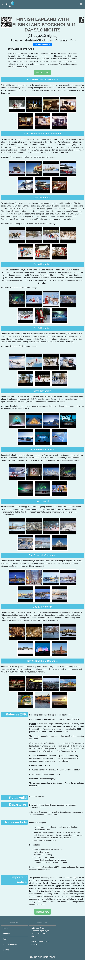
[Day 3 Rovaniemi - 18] (25, 251)
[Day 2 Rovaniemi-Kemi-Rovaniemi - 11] (25, 185)
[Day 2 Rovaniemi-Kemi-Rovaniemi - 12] (42, 185)
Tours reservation (10, 944)
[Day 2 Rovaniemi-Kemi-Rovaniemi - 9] (51, 168)
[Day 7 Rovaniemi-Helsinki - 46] (25, 488)
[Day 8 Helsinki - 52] (68, 526)
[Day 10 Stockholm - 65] (51, 632)
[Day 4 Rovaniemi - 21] (17, 299)
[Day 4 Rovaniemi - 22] (34, 299)
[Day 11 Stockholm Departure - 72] (51, 683)
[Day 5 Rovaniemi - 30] (51, 362)
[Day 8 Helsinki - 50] (34, 526)
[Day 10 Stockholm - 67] (25, 648)
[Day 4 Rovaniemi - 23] (51, 299)
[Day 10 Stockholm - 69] (59, 648)
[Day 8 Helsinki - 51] (51, 526)
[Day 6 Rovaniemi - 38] (68, 420)
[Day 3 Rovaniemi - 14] (17, 235)
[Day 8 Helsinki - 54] (42, 543)
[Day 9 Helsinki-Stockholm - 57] (34, 577)
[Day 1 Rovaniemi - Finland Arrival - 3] (68, 104)
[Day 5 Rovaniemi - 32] (25, 378)
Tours (5, 939)
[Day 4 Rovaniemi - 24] (68, 299)
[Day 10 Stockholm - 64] (34, 632)
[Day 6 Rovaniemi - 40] (42, 437)
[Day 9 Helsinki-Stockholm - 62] (59, 594)
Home (5, 928)
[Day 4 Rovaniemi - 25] (25, 315)
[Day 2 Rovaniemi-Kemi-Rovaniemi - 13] (59, 185)
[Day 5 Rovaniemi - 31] (68, 362)
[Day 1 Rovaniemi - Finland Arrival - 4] (25, 121)
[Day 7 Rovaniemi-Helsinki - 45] (68, 472)
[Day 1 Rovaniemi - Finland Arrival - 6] (59, 121)
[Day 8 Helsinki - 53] (25, 543)
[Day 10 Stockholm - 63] (17, 632)
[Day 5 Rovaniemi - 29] (34, 362)
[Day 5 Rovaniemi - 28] (17, 362)
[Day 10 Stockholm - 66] (68, 632)
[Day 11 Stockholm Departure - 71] (34, 683)
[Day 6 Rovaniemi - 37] (51, 420)
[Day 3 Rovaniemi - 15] (34, 235)
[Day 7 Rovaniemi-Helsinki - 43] (34, 472)
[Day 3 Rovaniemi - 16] (51, 235)
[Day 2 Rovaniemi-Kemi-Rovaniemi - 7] (17, 168)
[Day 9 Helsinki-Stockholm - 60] (25, 594)
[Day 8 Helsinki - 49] (17, 526)
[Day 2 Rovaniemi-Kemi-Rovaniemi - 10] (68, 168)
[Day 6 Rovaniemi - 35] (17, 420)
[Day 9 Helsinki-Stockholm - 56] (17, 577)
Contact (6, 950)
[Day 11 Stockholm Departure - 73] (68, 683)
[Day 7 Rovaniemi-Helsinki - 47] (42, 488)
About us (6, 934)
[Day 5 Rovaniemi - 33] (42, 378)
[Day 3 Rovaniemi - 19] (42, 251)
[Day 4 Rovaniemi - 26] (42, 315)
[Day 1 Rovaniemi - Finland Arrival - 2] (51, 104)
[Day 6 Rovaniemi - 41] (59, 437)
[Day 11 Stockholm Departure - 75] (42, 700)
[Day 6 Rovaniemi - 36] (34, 420)
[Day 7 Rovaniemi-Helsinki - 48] (59, 488)
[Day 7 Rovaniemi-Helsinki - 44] (51, 472)
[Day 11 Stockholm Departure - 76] (59, 700)
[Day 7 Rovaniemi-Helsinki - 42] (17, 472)
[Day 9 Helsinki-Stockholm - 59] (68, 577)
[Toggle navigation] (81, 4)
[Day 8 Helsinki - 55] (59, 543)
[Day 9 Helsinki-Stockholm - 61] (42, 594)
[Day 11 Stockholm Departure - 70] (17, 683)
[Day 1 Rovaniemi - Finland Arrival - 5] (42, 121)
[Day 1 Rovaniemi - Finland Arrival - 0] (17, 104)
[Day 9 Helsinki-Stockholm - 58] (51, 577)
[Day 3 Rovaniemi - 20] (59, 251)
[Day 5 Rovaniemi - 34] (59, 378)
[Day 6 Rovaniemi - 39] (25, 437)
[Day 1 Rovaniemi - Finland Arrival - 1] (34, 104)
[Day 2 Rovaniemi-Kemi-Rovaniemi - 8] (34, 168)
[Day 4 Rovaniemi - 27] (59, 315)
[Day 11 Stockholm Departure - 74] (25, 700)
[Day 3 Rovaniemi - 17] (68, 235)
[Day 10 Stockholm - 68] (42, 648)
